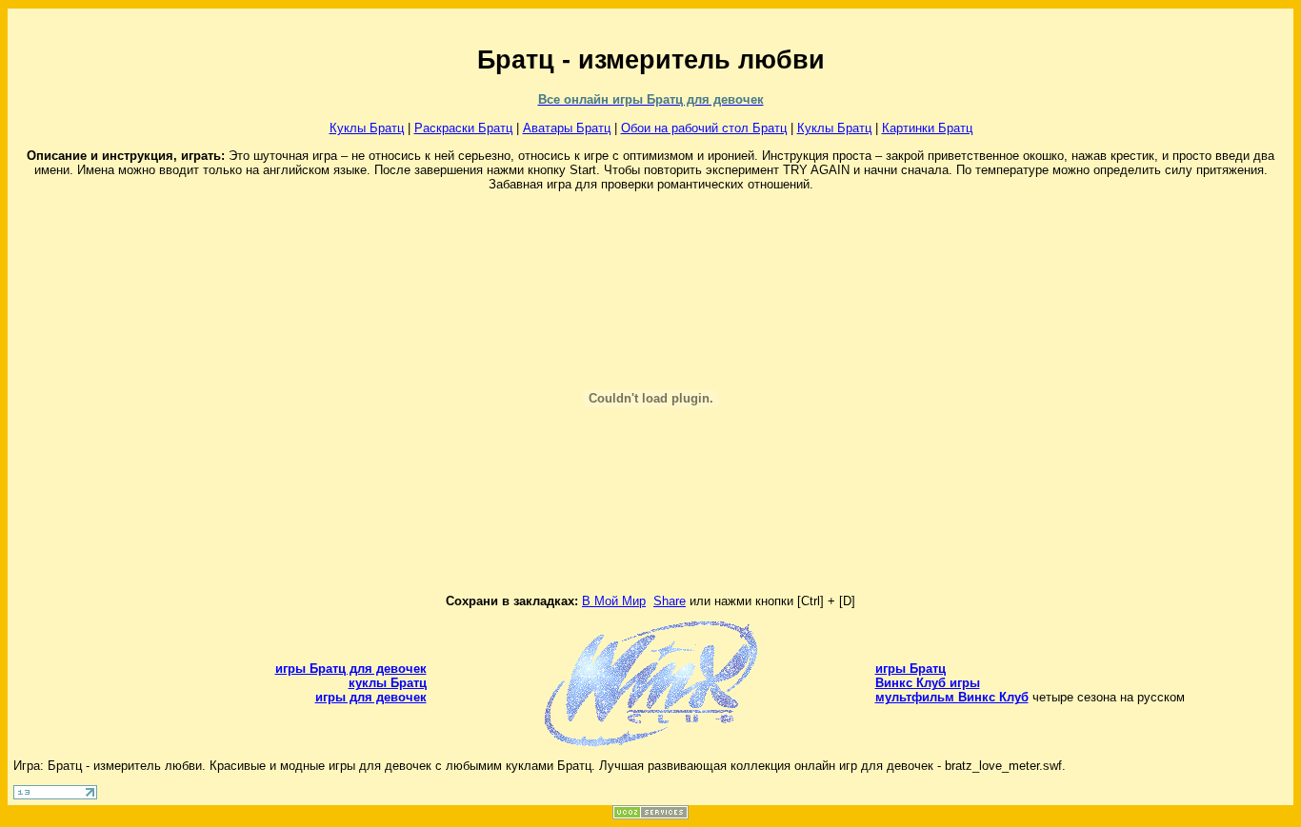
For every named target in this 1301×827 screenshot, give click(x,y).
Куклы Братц (367, 128)
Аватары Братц (566, 128)
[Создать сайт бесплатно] (650, 815)
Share (669, 601)
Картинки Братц (927, 128)
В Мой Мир (614, 601)
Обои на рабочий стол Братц (704, 128)
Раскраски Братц (463, 128)
